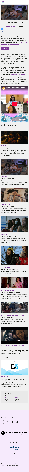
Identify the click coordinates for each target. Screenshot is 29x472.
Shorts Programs (11, 26)
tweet (6, 29)
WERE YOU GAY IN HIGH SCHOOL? (13, 315)
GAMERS (4, 176)
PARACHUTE (5, 267)
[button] (26, 1)
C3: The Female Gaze (8, 377)
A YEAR (3, 146)
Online (6, 397)
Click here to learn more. (18, 74)
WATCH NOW (5, 48)
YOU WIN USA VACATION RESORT (13, 346)
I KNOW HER (5, 204)
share (6, 32)
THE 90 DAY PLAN (7, 290)
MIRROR (4, 234)
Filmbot (17, 465)
